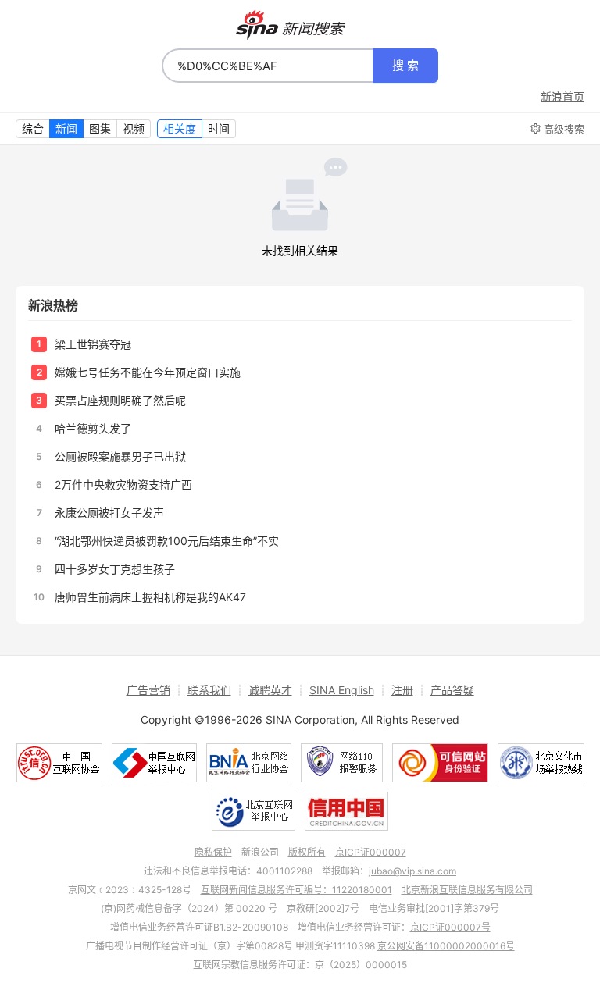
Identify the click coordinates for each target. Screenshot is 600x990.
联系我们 (209, 689)
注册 (402, 689)
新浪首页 (562, 97)
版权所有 (307, 852)
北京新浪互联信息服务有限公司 (467, 890)
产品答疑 (452, 689)
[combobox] (267, 65)
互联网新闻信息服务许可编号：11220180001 (296, 890)
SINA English (341, 689)
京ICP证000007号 (450, 927)
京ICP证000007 (370, 852)
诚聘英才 (270, 689)
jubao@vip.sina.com (412, 871)
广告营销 (148, 689)
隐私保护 (213, 852)
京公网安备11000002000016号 (446, 946)
